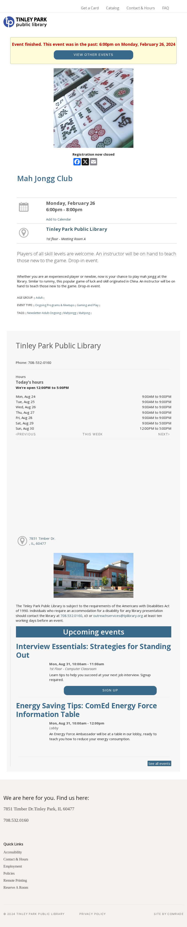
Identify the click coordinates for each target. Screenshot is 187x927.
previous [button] (26, 434)
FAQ (165, 7)
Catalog (112, 7)
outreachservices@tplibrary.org (118, 615)
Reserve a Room (15, 887)
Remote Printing (15, 880)
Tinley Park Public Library (76, 229)
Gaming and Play (88, 305)
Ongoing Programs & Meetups (54, 305)
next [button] (163, 434)
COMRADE (175, 914)
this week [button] (93, 434)
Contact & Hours (141, 7)
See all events (159, 763)
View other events (93, 54)
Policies (9, 873)
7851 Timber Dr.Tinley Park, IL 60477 (38, 808)
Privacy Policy (92, 914)
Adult (39, 298)
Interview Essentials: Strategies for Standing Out (93, 650)
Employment (12, 866)
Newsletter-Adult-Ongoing (44, 313)
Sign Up (110, 690)
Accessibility (12, 852)
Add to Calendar (58, 219)
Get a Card (90, 7)
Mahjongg (69, 313)
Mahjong (84, 313)
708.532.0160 (71, 615)
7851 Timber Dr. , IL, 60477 (42, 540)
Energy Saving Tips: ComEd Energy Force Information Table (86, 710)
